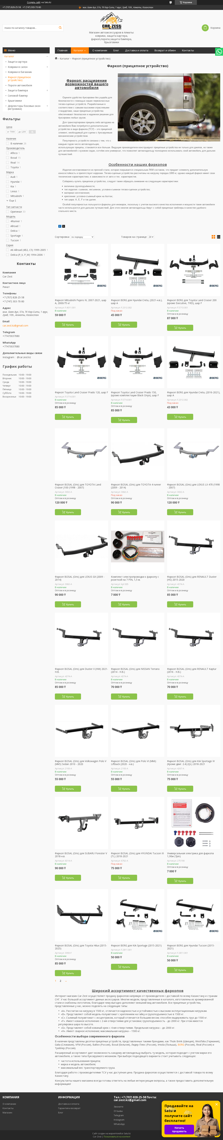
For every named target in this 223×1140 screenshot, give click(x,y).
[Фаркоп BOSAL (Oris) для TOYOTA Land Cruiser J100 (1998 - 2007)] (81, 454)
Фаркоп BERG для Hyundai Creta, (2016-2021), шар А (193, 394)
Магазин (7, 1112)
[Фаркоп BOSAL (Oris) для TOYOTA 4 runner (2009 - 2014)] (137, 454)
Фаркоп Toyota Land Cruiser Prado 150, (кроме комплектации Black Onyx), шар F (135, 394)
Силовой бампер (18, 95)
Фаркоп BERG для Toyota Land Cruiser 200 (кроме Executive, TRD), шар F (192, 302)
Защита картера (17, 61)
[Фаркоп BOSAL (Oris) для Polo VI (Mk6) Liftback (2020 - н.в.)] (137, 731)
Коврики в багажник (20, 72)
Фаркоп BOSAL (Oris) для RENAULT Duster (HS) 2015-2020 (192, 578)
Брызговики (15, 100)
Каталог (9, 56)
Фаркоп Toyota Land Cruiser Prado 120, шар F (81, 392)
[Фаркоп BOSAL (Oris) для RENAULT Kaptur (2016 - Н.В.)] (193, 639)
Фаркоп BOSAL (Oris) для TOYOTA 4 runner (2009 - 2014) (136, 486)
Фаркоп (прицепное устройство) (19, 78)
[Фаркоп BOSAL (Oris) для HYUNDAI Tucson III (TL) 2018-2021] (137, 823)
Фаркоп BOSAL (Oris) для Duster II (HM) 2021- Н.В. (81, 670)
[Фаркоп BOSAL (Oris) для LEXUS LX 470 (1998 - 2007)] (193, 454)
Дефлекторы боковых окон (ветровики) (24, 107)
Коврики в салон (18, 67)
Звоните (118, 1106)
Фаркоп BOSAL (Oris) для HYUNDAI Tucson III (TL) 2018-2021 (137, 855)
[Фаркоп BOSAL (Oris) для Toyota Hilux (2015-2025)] (81, 915)
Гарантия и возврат (69, 1108)
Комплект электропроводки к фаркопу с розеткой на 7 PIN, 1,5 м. (135, 578)
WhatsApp (119, 1124)
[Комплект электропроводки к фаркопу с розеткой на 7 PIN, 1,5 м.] (137, 546)
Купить (70, 324)
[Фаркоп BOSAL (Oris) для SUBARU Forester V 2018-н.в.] (81, 823)
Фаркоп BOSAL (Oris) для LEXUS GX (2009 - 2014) (80, 578)
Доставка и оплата (136, 50)
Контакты (188, 50)
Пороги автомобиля (20, 85)
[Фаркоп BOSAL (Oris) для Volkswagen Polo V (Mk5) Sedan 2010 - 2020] (81, 731)
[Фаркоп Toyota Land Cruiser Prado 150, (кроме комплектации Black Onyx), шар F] (137, 362)
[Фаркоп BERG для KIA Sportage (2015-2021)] (137, 915)
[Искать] (60, 27)
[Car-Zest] (111, 20)
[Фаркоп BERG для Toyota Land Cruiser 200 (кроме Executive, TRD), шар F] (193, 270)
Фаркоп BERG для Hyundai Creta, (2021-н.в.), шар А (136, 302)
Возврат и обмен (165, 50)
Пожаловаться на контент (117, 1136)
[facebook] (59, 226)
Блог (116, 50)
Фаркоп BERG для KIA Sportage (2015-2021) (136, 945)
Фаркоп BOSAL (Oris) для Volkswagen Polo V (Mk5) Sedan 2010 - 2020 (80, 763)
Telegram (119, 1115)
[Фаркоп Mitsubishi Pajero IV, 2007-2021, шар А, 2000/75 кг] (81, 270)
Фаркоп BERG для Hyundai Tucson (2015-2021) (191, 947)
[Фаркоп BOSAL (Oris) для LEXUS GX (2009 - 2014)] (81, 546)
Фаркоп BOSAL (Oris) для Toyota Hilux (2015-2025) (81, 947)
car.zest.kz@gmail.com (15, 325)
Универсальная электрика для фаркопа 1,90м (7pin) (190, 855)
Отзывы (118, 1111)
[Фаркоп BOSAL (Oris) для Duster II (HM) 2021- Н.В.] (81, 639)
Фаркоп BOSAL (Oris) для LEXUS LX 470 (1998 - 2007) (193, 486)
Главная (62, 50)
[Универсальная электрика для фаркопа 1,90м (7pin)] (193, 823)
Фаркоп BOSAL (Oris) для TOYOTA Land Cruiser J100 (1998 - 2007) (78, 486)
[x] (63, 226)
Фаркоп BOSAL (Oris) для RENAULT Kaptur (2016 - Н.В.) (191, 670)
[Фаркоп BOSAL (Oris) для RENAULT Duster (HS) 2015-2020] (193, 546)
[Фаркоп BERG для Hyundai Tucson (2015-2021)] (193, 915)
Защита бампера (18, 90)
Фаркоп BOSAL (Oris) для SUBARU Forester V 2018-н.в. (81, 855)
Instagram (119, 1119)
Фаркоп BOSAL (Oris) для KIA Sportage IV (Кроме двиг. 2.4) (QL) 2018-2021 (191, 763)
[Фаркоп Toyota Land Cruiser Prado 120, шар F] (81, 362)
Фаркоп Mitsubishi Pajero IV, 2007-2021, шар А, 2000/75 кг (80, 302)
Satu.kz (127, 1133)
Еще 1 (12, 200)
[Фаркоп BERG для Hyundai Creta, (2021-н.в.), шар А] (137, 270)
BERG (181, 1044)
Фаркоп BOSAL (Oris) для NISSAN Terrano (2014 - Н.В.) (135, 670)
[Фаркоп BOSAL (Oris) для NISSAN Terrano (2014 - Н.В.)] (137, 639)
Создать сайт (33, 2)
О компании (99, 50)
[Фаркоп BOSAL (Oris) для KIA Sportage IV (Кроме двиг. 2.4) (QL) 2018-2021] (193, 731)
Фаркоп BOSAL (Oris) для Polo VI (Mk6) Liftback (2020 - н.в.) (133, 763)
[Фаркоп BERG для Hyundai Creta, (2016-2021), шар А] (193, 362)
